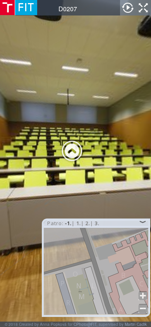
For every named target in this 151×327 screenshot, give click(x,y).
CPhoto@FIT (85, 324)
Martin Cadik (136, 324)
